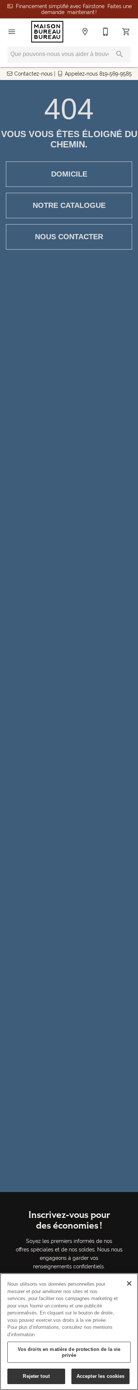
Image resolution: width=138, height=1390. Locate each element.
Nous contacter (69, 237)
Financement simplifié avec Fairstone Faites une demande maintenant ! (74, 9)
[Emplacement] (85, 32)
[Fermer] (129, 1283)
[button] (12, 32)
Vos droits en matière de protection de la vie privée (69, 1352)
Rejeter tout (36, 1376)
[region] (69, 1331)
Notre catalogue (69, 205)
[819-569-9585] (105, 32)
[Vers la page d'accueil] (47, 32)
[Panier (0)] (126, 32)
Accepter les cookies (101, 1376)
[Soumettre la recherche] (120, 54)
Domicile (69, 174)
